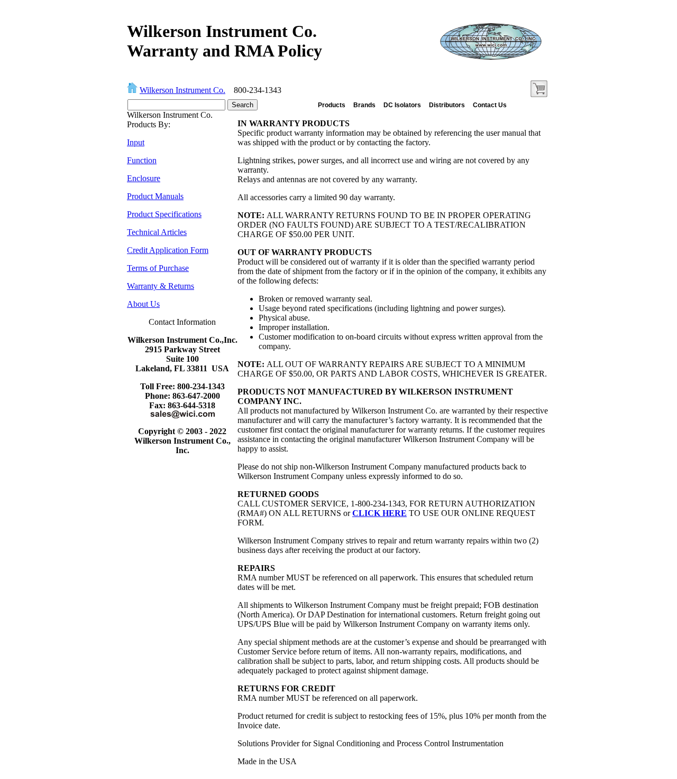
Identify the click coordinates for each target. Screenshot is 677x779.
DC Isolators (402, 105)
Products (331, 105)
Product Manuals (155, 196)
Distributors (447, 105)
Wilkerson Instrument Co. (182, 90)
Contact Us (490, 105)
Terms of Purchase (158, 268)
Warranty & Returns (160, 285)
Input (135, 142)
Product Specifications (164, 214)
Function (142, 160)
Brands (364, 105)
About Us (143, 303)
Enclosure (143, 178)
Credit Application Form (167, 250)
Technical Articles (157, 232)
